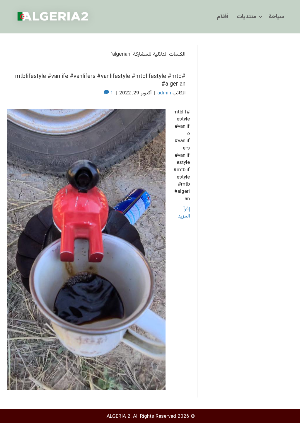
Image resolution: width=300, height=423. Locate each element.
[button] (260, 17)
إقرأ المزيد (184, 212)
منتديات (246, 16)
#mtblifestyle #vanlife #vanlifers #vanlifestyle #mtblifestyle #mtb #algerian (100, 80)
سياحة (276, 16)
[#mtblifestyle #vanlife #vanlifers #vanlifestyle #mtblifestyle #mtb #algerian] (86, 249)
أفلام (222, 16)
